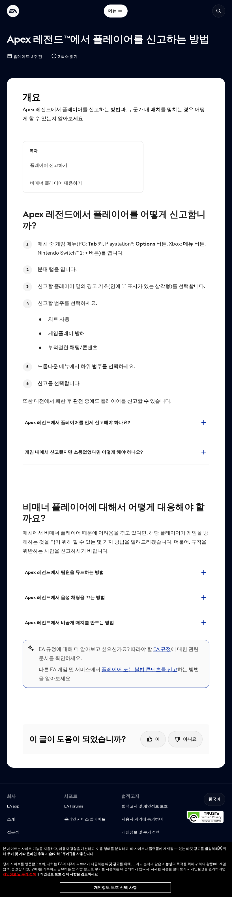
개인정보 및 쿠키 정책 (19, 874)
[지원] (13, 11)
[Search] (218, 11)
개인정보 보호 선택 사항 (115, 887)
